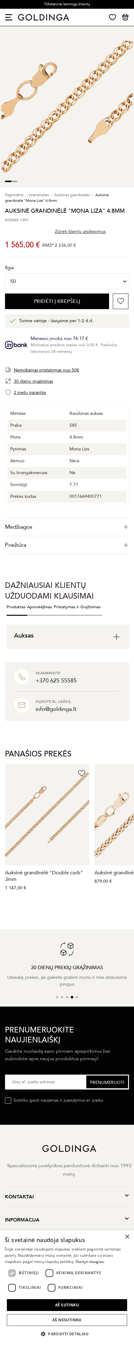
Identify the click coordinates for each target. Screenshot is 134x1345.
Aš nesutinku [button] (67, 1320)
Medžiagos (18, 527)
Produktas (16, 607)
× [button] (127, 1237)
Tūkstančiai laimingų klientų (67, 4)
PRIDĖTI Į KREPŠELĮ (57, 301)
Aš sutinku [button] (67, 1305)
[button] (67, 1334)
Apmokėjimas (39, 607)
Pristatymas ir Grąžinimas (77, 607)
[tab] (67, 527)
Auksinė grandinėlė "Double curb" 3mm (44, 876)
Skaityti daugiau (89, 1261)
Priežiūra (15, 545)
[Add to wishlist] (120, 301)
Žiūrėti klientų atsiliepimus (80, 232)
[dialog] (67, 1287)
